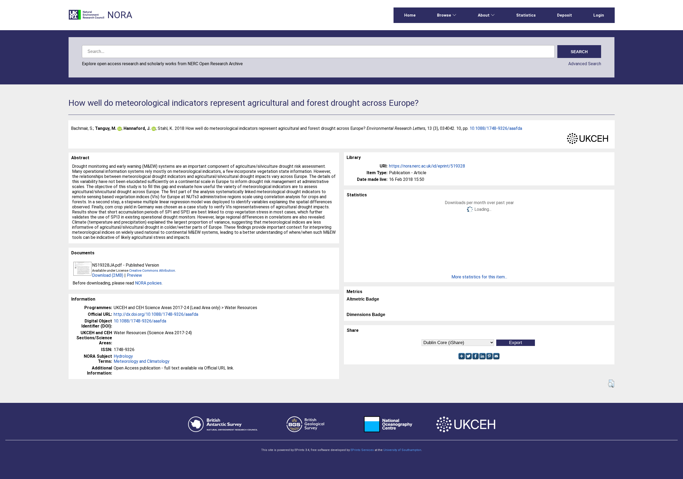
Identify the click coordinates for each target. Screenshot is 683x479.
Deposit (564, 15)
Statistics (526, 15)
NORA (119, 15)
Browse (444, 15)
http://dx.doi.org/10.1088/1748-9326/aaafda (156, 314)
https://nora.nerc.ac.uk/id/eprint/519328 (427, 166)
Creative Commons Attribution (152, 270)
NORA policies (148, 283)
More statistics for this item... (479, 276)
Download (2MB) (107, 275)
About (484, 15)
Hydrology (123, 356)
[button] (611, 384)
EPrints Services (362, 450)
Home (410, 15)
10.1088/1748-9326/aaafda (496, 128)
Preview (134, 275)
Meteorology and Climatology (141, 361)
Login (598, 15)
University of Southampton (402, 450)
